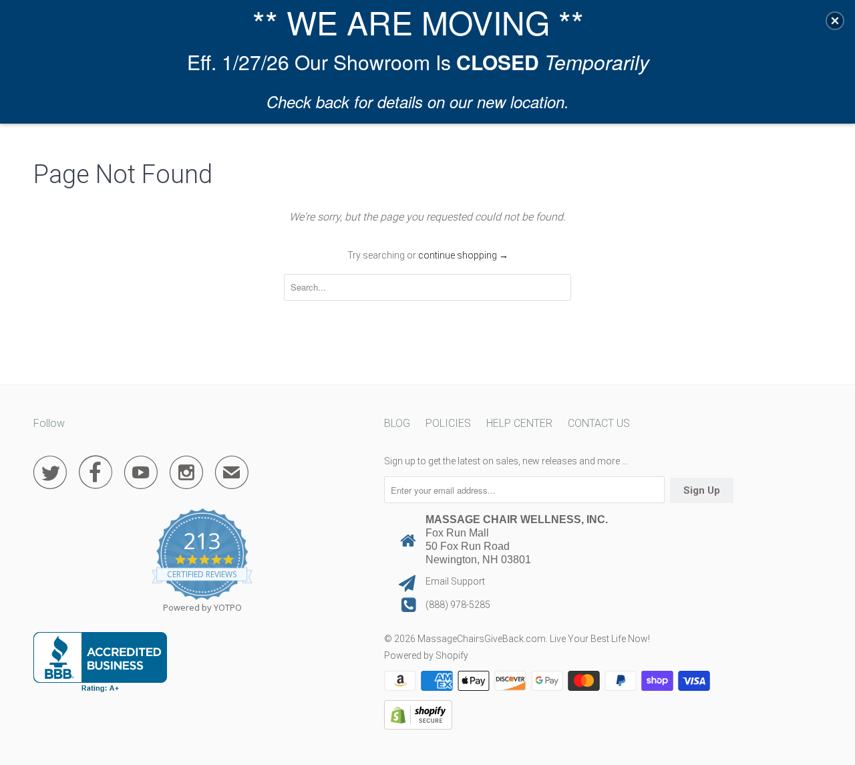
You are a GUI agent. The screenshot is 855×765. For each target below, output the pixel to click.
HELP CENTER (519, 423)
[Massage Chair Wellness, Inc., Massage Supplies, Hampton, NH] (100, 662)
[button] (835, 21)
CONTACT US (599, 423)
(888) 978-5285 (457, 604)
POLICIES (448, 423)
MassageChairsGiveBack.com (481, 638)
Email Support (455, 581)
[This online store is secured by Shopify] (418, 726)
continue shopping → (463, 255)
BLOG (397, 423)
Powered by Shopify (426, 655)
